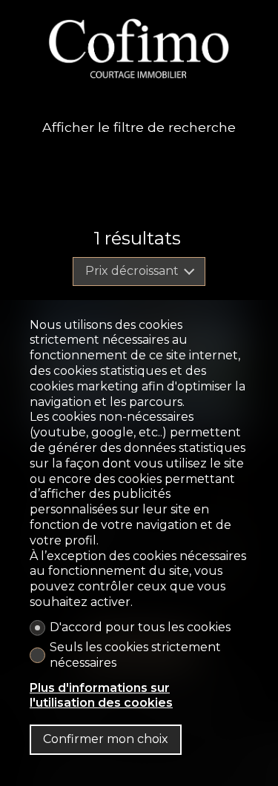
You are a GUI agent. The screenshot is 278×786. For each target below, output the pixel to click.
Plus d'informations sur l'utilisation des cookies (101, 695)
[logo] (139, 48)
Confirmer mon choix (105, 739)
